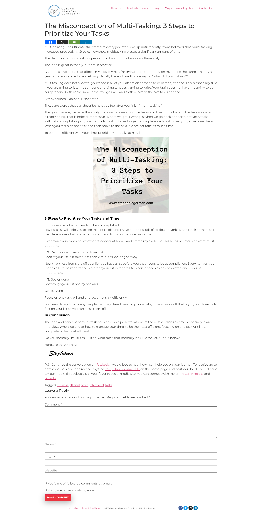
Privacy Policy (72, 508)
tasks (108, 385)
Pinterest (197, 373)
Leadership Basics (137, 8)
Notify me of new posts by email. (71, 490)
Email (50, 457)
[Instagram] (190, 508)
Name (50, 444)
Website (51, 470)
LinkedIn (50, 378)
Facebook (102, 364)
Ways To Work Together (179, 8)
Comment (53, 404)
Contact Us (205, 8)
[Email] (74, 42)
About (114, 8)
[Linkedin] (86, 42)
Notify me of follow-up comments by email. (79, 483)
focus (84, 385)
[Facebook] (50, 42)
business (62, 385)
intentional (97, 385)
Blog (156, 8)
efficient (75, 385)
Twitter (185, 373)
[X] (62, 42)
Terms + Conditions (91, 508)
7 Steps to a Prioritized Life (122, 369)
